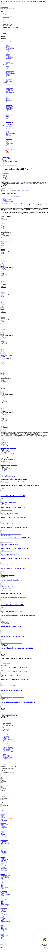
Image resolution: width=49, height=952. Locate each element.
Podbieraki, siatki (4, 837)
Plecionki (2, 850)
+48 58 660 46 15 (6, 23)
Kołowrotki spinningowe (8, 747)
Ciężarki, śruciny (4, 841)
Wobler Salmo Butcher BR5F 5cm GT (13, 496)
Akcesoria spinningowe (5, 854)
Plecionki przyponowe (5, 894)
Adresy (4, 731)
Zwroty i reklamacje (7, 15)
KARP (2, 816)
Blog (4, 724)
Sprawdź (9, 188)
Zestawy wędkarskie (5, 843)
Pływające (5, 160)
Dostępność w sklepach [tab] (8, 201)
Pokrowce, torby (4, 836)
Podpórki (2, 903)
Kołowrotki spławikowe (5, 914)
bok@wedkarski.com (7, 25)
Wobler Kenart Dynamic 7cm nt (11, 626)
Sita (1, 884)
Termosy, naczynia (4, 905)
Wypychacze (3, 930)
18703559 (3, 268)
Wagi (2, 878)
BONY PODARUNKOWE (6, 818)
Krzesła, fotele (6, 756)
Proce (2, 885)
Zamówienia (5, 730)
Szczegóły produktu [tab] (7, 199)
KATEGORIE (3, 812)
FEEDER (2, 815)
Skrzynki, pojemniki (7, 758)
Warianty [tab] (5, 200)
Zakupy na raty (6, 737)
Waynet (6, 770)
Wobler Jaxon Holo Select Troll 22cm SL (14, 527)
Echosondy (3, 842)
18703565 (3, 336)
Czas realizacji (6, 17)
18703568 (3, 375)
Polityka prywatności (7, 743)
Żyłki (2, 849)
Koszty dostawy (6, 13)
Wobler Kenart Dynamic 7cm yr (11, 580)
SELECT (7, 173)
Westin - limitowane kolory (8, 751)
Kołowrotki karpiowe (5, 889)
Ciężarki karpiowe (4, 899)
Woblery (5, 159)
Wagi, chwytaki (4, 860)
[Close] (1, 804)
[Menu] (47, 938)
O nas (4, 719)
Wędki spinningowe (7, 749)
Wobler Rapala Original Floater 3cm (13, 507)
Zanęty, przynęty (4, 871)
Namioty (2, 900)
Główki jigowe (4, 829)
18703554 (3, 395)
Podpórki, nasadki (4, 928)
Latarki (2, 861)
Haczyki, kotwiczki (4, 840)
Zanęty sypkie (3, 920)
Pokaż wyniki (3, 944)
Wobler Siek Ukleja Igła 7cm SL (11, 593)
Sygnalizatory (3, 832)
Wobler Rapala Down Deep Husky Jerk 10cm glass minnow (20, 485)
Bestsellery (3, 936)
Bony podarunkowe (7, 755)
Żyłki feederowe (4, 868)
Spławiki (2, 831)
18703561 (3, 413)
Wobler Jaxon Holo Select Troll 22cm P (13, 568)
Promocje (2, 937)
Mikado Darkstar (4, 798)
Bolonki (2, 912)
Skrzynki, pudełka (4, 859)
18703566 (3, 356)
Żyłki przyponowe (4, 870)
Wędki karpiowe (4, 888)
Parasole (2, 880)
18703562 (3, 292)
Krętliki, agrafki (4, 883)
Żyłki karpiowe (4, 891)
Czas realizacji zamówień (8, 739)
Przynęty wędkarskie (7, 158)
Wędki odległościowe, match (6, 913)
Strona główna (6, 157)
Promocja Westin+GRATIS (8, 725)
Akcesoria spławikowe (5, 918)
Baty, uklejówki (4, 911)
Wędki (4, 754)
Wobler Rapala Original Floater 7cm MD (14, 548)
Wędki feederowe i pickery (8, 748)
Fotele (2, 879)
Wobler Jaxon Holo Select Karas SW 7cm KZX (16, 538)
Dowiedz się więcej (16, 196)
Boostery (2, 895)
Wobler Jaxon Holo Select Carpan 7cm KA (15, 558)
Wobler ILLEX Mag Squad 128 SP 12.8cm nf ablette (18, 615)
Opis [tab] (4, 198)
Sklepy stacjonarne (7, 723)
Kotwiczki (3, 857)
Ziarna (2, 896)
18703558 (3, 249)
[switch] (45, 947)
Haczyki (2, 855)
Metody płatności (6, 14)
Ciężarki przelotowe (5, 877)
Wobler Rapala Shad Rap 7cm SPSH (12, 636)
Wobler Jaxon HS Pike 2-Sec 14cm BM (13, 517)
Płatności (5, 738)
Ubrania (2, 835)
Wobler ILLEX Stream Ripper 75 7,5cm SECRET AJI (18, 702)
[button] (24, 10)
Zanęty (2, 833)
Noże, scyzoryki (4, 862)
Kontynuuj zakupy (4, 805)
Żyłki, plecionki (4, 827)
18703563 (3, 317)
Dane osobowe (6, 729)
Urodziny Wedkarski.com (8, 720)
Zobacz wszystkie (4, 824)
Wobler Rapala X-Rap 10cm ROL (12, 690)
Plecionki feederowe (5, 869)
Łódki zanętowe (6, 750)
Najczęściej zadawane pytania (9, 741)
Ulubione (2, 821)
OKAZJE (2, 819)
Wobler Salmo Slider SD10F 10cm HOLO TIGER (17, 648)
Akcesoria (3, 834)
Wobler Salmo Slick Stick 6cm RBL (12, 605)
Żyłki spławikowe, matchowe (6, 916)
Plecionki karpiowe (4, 892)
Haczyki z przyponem (5, 876)
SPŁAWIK (3, 817)
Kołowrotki (5, 752)
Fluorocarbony (3, 851)
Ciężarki (2, 858)
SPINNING (3, 814)
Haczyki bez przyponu (5, 875)
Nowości (2, 938)
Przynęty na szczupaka (7, 757)
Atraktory (2, 919)
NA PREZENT (4, 820)
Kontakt (4, 721)
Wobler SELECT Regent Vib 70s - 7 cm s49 (15, 679)
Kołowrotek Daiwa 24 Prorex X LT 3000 (14, 668)
